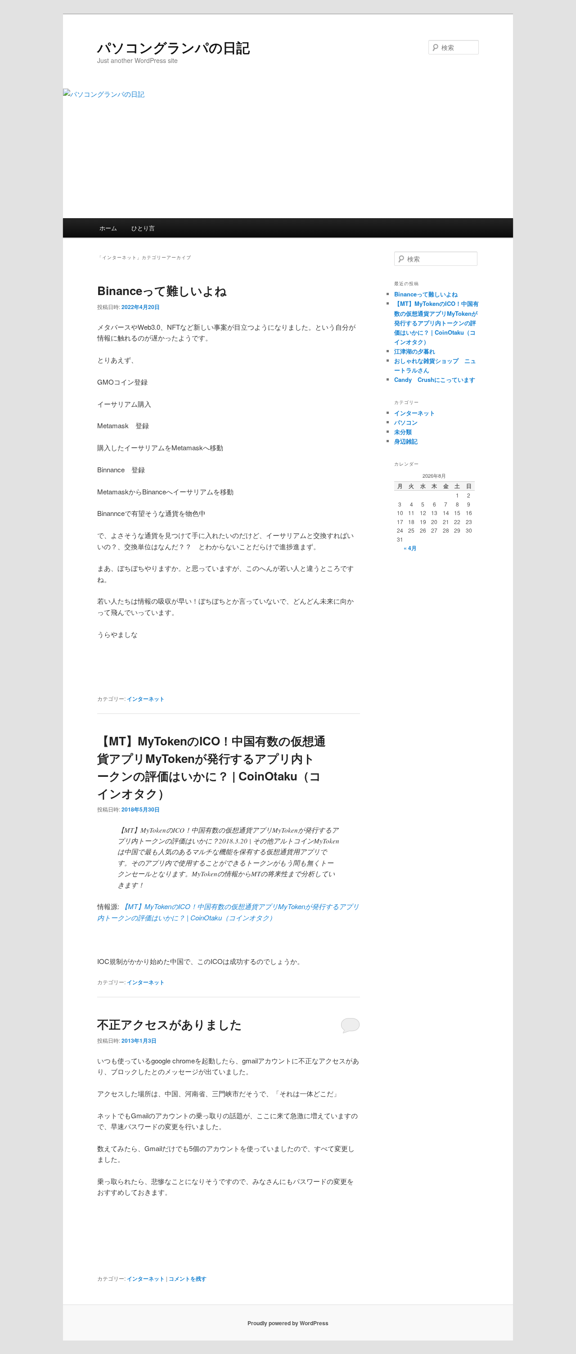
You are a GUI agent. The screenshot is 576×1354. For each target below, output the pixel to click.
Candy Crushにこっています (434, 379)
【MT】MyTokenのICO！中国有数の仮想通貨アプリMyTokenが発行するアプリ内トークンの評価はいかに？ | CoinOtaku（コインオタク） (436, 322)
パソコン (406, 422)
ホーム (108, 228)
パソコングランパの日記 (173, 47)
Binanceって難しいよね (162, 290)
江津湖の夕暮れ (414, 351)
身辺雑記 (406, 441)
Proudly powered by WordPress (288, 1323)
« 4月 (410, 548)
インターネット (146, 699)
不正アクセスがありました (169, 1024)
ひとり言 (143, 228)
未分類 (403, 431)
